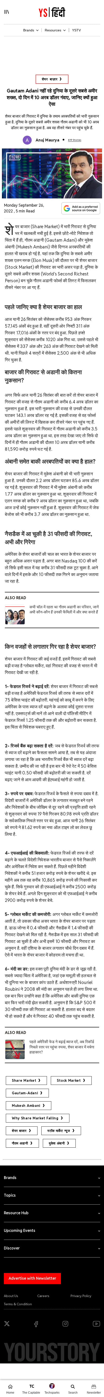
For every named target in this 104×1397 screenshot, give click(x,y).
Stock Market (69, 1080)
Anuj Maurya (47, 140)
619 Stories (74, 139)
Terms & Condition (18, 1304)
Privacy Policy (81, 1296)
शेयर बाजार (19, 1131)
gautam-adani (25, 1093)
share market (24, 1080)
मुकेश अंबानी (57, 1143)
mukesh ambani (26, 1105)
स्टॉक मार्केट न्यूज (58, 1131)
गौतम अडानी (20, 1143)
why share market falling (35, 1118)
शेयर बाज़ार (50, 79)
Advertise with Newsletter (32, 1278)
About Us (11, 1296)
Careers (43, 1296)
